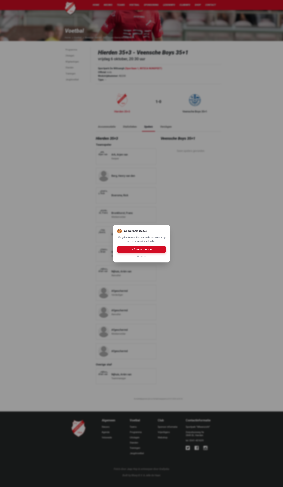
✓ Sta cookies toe (141, 249)
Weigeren (141, 256)
